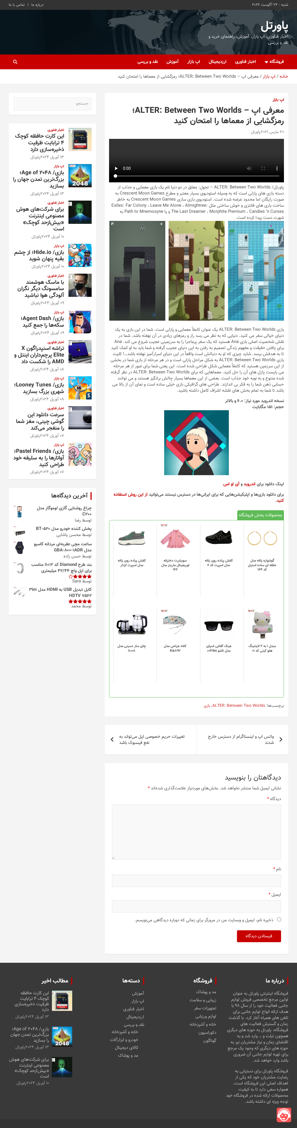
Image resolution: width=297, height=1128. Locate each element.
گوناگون (209, 1041)
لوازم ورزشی (205, 1016)
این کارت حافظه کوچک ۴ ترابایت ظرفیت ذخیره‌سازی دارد (39, 143)
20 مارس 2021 (272, 132)
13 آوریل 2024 (52, 157)
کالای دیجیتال (126, 1048)
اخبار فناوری (245, 62)
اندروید (250, 484)
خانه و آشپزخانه (203, 1025)
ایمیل (275, 895)
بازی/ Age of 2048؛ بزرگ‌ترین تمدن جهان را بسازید (38, 179)
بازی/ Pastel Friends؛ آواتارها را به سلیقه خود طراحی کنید (38, 458)
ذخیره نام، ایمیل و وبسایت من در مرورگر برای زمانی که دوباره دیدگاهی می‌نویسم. (204, 920)
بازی (207, 706)
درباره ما (37, 5)
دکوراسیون (207, 1033)
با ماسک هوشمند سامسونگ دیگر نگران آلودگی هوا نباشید (40, 289)
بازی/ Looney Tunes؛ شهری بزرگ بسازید (39, 388)
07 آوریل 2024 (52, 436)
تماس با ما (17, 5)
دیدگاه (274, 799)
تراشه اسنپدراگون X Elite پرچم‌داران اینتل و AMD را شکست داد (39, 355)
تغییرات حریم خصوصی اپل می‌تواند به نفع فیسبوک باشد (152, 739)
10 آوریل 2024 (52, 237)
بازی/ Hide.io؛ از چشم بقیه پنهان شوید (39, 256)
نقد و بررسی (147, 62)
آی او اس (231, 484)
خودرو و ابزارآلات (124, 1040)
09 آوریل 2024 (52, 303)
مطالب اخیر (54, 981)
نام (277, 869)
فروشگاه (277, 62)
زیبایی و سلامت (203, 1000)
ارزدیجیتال (218, 62)
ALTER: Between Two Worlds (238, 706)
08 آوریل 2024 (52, 369)
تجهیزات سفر (205, 1008)
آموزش (172, 62)
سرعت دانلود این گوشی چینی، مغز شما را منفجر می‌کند (40, 422)
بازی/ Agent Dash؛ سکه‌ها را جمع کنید (42, 322)
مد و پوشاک (206, 992)
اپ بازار (193, 62)
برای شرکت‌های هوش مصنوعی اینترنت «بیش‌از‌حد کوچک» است (40, 219)
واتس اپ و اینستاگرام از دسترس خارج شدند (241, 739)
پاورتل (274, 26)
